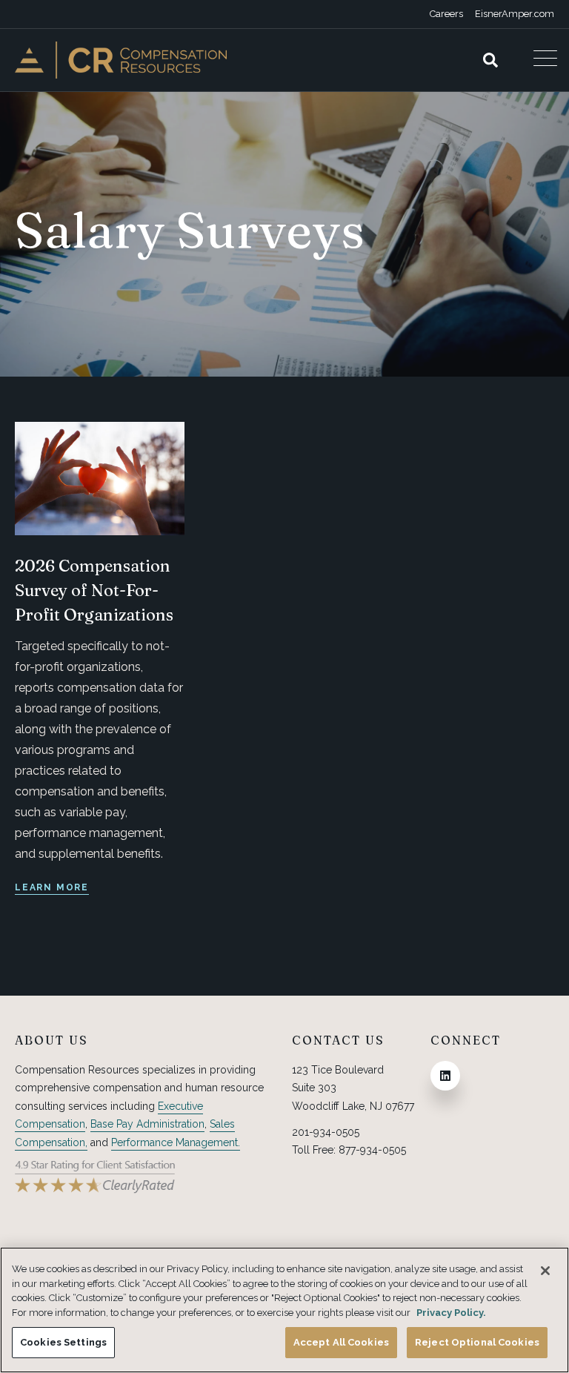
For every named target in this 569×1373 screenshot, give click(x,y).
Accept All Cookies (341, 1342)
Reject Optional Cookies (477, 1342)
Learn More (52, 887)
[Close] (545, 1270)
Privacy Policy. (451, 1312)
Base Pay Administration (147, 1124)
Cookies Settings (63, 1342)
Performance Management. (175, 1142)
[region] (284, 1310)
